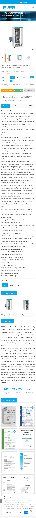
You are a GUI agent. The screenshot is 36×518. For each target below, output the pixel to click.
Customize (8, 512)
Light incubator (22, 101)
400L (24, 77)
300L (12, 77)
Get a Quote (8, 90)
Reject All (18, 512)
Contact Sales (19, 90)
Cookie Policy (28, 508)
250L (18, 77)
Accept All (28, 512)
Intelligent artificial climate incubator (10, 101)
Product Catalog (30, 90)
